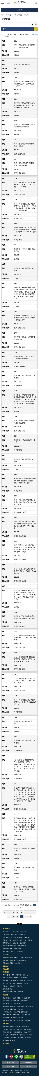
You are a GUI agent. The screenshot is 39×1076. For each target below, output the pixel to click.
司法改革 (6, 954)
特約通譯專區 (14, 1035)
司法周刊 (14, 1017)
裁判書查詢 (24, 1000)
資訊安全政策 (10, 1066)
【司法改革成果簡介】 (25, 957)
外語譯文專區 (7, 1003)
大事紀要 (26, 937)
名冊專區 (20, 1009)
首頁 (2, 15)
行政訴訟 (10, 978)
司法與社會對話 (21, 960)
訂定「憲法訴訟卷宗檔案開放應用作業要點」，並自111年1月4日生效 (25, 638)
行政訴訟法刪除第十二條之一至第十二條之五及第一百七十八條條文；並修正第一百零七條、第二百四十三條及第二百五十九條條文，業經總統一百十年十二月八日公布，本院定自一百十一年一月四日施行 (24, 824)
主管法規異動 (17, 1003)
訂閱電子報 (6, 1037)
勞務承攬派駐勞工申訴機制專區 (12, 948)
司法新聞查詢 (18, 15)
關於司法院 (6, 928)
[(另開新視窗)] (7, 1057)
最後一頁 (30, 916)
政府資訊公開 (7, 943)
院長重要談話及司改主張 (10, 957)
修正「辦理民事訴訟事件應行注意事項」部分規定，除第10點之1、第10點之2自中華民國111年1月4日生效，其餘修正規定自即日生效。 (25, 595)
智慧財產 (17, 978)
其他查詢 (27, 1020)
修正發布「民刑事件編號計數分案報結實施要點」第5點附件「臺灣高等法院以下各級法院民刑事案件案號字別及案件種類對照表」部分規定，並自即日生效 (25, 399)
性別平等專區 (22, 945)
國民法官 (6, 966)
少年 (28, 975)
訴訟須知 (12, 1029)
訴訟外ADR (10, 975)
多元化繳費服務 (7, 1032)
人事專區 (19, 983)
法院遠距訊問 (28, 1032)
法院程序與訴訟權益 (9, 1040)
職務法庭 (22, 980)
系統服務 (18, 1026)
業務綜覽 (6, 972)
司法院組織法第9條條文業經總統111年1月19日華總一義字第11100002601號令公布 (25, 481)
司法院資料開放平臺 (9, 1020)
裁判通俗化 (18, 963)
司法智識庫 (6, 1000)
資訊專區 (12, 983)
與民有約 (29, 1035)
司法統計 (5, 986)
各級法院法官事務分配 (9, 1009)
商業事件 (24, 978)
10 (21, 916)
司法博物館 (20, 951)
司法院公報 (6, 1017)
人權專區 (15, 940)
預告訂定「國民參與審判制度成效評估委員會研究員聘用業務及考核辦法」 (24, 84)
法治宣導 (21, 1017)
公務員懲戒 (14, 980)
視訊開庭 (5, 1029)
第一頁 (5, 912)
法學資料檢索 (15, 1000)
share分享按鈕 (36, 24)
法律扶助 (28, 1037)
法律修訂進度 (21, 1006)
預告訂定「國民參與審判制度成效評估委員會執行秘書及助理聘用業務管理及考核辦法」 (24, 105)
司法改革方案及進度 (9, 960)
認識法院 (22, 1035)
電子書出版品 (26, 1014)
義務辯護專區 (7, 1014)
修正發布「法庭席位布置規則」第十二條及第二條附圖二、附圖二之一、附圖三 (24, 889)
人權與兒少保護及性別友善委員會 (13, 991)
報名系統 (21, 1037)
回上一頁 (32, 24)
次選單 (19, 10)
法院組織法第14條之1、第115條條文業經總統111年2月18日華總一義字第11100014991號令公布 (25, 230)
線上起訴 (5, 1035)
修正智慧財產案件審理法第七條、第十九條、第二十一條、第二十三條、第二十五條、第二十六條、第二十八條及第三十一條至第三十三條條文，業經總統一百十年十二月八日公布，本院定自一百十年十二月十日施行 (24, 794)
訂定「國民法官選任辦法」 (23, 64)
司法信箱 (28, 1066)
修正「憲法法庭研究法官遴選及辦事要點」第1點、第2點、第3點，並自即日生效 (24, 184)
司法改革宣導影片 (8, 963)
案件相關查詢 (7, 998)
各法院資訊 (23, 943)
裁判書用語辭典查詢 (9, 1006)
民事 (4, 975)
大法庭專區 (6, 980)
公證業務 (5, 983)
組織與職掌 (6, 934)
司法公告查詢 (26, 998)
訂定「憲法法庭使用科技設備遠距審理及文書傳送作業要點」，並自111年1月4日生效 (24, 659)
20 (31, 905)
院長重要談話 (22, 934)
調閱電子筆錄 (18, 1032)
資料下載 (14, 1037)
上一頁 (9, 912)
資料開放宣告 (10, 1062)
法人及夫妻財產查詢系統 (21, 1012)
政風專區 (12, 986)
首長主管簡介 (24, 932)
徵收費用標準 (28, 1029)
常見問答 (6, 1043)
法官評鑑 (29, 980)
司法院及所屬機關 (8, 3)
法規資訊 (26, 15)
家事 (24, 975)
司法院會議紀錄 (7, 937)
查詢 (36, 3)
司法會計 (26, 983)
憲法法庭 (6, 969)
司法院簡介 (6, 932)
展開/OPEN (19, 924)
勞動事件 (18, 975)
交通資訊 (11, 1072)
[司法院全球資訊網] (19, 2)
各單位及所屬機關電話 (9, 945)
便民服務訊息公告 (8, 1026)
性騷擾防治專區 (7, 989)
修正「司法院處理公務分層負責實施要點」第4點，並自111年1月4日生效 (25, 702)
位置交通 (15, 943)
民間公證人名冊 (7, 1012)
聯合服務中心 (26, 1026)
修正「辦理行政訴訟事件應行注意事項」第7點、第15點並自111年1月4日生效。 (25, 571)
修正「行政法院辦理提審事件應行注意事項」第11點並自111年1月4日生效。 (25, 502)
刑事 (4, 978)
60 (17, 907)
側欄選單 (3, 3)
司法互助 (19, 986)
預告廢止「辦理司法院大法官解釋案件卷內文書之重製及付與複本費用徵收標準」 (24, 318)
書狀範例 (19, 1029)
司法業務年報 (7, 940)
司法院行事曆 (18, 937)
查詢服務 (9, 15)
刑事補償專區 (17, 1014)
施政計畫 (14, 934)
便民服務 (6, 1023)
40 (34, 905)
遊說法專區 (20, 1020)
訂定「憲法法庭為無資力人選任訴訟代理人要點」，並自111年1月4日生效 (25, 681)
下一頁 (26, 916)
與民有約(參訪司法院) (26, 940)
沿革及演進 (14, 932)
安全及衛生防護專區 (9, 951)
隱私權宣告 (28, 1062)
